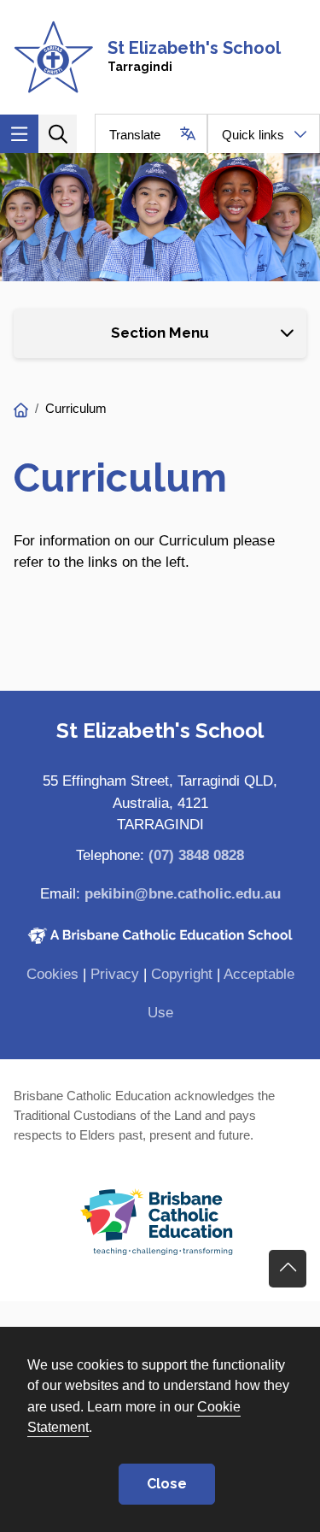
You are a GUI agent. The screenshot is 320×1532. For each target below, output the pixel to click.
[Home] (21, 411)
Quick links (253, 134)
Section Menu (160, 332)
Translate (134, 134)
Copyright (181, 974)
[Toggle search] (57, 134)
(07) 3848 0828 (196, 855)
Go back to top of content (287, 1268)
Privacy (114, 974)
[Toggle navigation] (19, 134)
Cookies (52, 974)
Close (167, 1484)
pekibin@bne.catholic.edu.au (182, 894)
